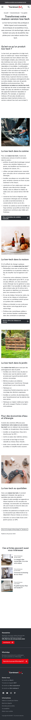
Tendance (24, 529)
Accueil (6, 12)
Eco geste (24, 12)
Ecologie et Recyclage (12, 529)
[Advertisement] (15, 110)
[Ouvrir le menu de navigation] (2, 7)
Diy (3, 529)
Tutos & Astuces (14, 12)
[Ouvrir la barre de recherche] (28, 7)
